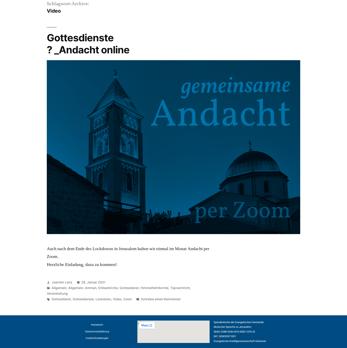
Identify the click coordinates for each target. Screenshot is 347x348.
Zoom (127, 299)
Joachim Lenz (62, 282)
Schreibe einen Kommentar (161, 299)
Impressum (97, 324)
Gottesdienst (129, 288)
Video (117, 299)
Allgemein (59, 288)
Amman (90, 288)
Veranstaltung (57, 293)
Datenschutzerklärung (97, 331)
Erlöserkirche (108, 288)
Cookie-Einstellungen (97, 338)
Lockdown (103, 299)
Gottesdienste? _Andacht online (88, 44)
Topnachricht (180, 288)
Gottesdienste (83, 299)
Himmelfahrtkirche (154, 288)
